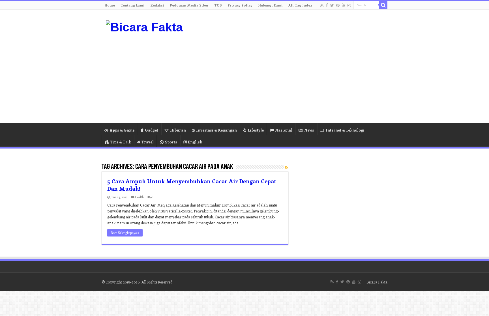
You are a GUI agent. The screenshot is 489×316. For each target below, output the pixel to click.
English (195, 141)
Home (109, 5)
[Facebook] (327, 5)
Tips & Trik (120, 141)
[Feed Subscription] (286, 167)
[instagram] (349, 5)
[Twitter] (332, 5)
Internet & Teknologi (345, 130)
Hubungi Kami (270, 5)
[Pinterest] (338, 5)
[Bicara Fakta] (144, 26)
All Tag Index (300, 5)
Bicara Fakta (376, 282)
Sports (171, 141)
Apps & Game (122, 130)
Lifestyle (256, 130)
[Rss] (322, 5)
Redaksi (157, 5)
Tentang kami (133, 5)
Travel (147, 141)
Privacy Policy (240, 5)
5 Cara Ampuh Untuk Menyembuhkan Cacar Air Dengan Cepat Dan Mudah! (191, 184)
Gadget (151, 130)
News (309, 130)
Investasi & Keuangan (216, 130)
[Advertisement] (280, 78)
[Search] (383, 5)
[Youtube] (343, 5)
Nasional (283, 130)
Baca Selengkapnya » (125, 233)
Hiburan (178, 130)
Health (139, 197)
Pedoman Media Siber (189, 5)
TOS (218, 5)
